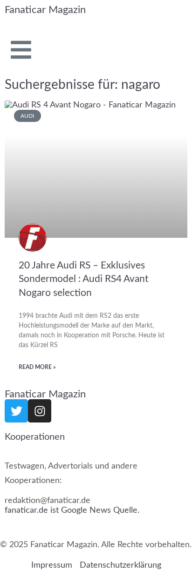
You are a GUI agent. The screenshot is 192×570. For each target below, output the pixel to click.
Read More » (37, 367)
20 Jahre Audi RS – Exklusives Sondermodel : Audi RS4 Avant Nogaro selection (84, 278)
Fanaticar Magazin (45, 10)
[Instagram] (39, 410)
